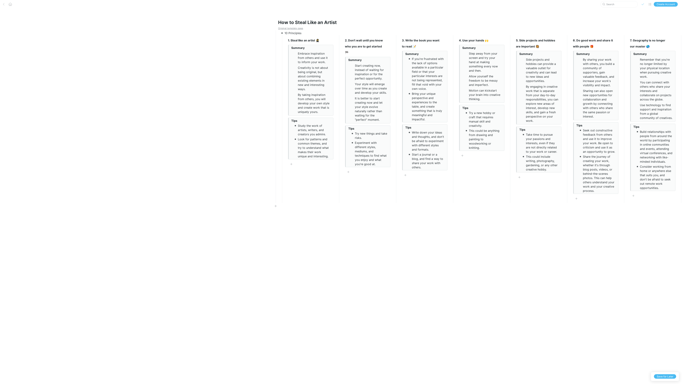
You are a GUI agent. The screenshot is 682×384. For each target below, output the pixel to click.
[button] (643, 4)
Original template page (290, 28)
